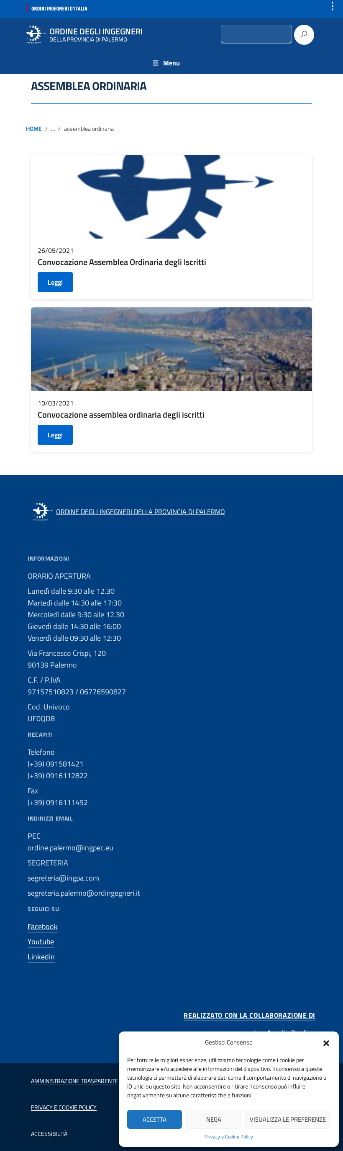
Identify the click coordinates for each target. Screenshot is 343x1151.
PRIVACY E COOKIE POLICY (64, 1107)
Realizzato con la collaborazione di (249, 1015)
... (53, 128)
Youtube (41, 941)
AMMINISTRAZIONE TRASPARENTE (74, 1080)
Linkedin (41, 956)
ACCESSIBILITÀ (49, 1133)
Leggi (55, 282)
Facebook (43, 926)
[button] (326, 1042)
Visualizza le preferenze (288, 1119)
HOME (34, 128)
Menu (171, 63)
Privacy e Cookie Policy (229, 1137)
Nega (213, 1119)
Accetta (154, 1119)
